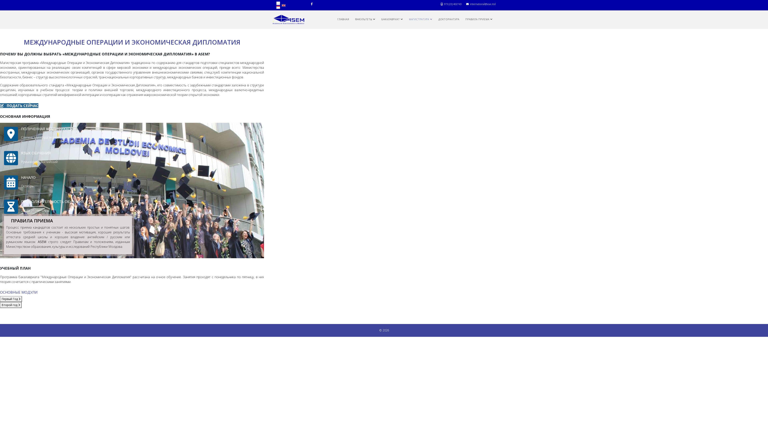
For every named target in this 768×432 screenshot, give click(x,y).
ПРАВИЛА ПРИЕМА (477, 19)
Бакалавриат (390, 19)
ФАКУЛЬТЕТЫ (363, 19)
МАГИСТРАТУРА (419, 19)
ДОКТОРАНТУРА (448, 19)
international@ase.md (483, 4)
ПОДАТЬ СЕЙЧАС (22, 105)
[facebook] (312, 4)
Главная (343, 19)
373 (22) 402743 (453, 4)
